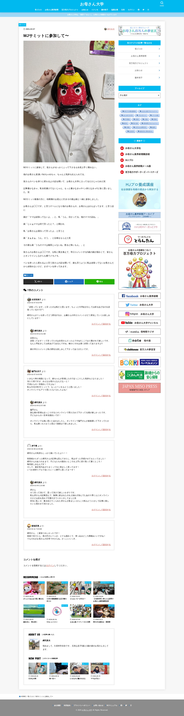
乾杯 (137, 119)
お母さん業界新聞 (51, 10)
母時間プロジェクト (150, 123)
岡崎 (155, 119)
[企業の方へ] (140, 172)
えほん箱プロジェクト (149, 111)
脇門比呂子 (36, 371)
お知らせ (85, 10)
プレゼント (142, 115)
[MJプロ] (140, 160)
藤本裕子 (104, 10)
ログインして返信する (101, 324)
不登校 (127, 119)
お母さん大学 (92, 4)
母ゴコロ (38, 10)
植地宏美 (35, 526)
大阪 (146, 119)
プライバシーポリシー (82, 705)
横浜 (125, 123)
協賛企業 (114, 10)
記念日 (131, 131)
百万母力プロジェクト (70, 10)
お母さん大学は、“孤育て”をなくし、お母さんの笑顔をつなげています (92, 15)
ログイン (131, 10)
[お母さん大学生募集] (140, 148)
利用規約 (67, 705)
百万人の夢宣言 (140, 127)
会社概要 (57, 705)
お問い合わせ (99, 705)
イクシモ (94, 10)
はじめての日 (128, 115)
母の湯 (135, 123)
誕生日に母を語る (146, 131)
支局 (123, 10)
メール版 (155, 115)
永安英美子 (36, 300)
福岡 (153, 127)
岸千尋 (34, 446)
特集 (128, 127)
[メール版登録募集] (140, 166)
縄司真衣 (111, 29)
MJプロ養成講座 (130, 111)
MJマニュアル (112, 705)
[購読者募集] (140, 154)
